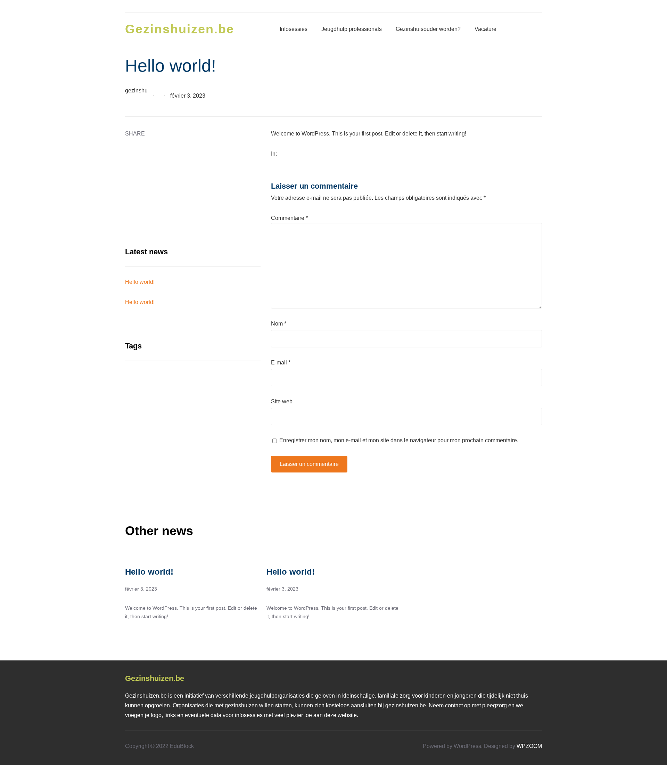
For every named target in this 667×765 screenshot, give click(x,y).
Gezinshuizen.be (179, 29)
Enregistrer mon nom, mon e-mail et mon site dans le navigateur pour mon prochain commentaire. (398, 440)
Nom (278, 324)
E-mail (280, 362)
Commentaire (289, 218)
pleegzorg (494, 705)
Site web (282, 401)
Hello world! (140, 282)
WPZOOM (529, 746)
